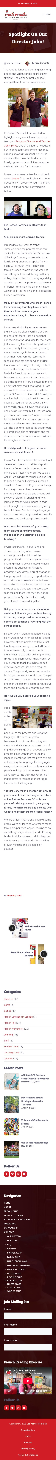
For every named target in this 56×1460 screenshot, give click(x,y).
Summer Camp (11, 1046)
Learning (8, 1034)
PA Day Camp (13, 1257)
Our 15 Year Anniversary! (34, 1142)
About (7, 1207)
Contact (9, 1232)
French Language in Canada (18, 1016)
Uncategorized (11, 1052)
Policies (28, 1442)
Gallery (11, 1248)
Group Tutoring (16, 1269)
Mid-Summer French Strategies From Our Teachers (32, 1101)
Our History (14, 1236)
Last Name (10, 1340)
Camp (7, 1005)
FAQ (9, 1244)
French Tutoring (13, 1215)
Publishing (10, 1223)
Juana (15, 178)
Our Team (12, 1240)
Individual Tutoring (18, 1265)
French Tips (10, 1022)
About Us (11, 895)
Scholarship (11, 1227)
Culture (7, 1011)
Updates (8, 1058)
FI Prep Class (14, 1284)
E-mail (7, 1309)
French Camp (11, 1211)
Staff (19, 895)
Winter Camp (14, 1291)
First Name (10, 1324)
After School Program (17, 1219)
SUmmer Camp (14, 1252)
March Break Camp (17, 1261)
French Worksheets (14, 1028)
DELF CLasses (14, 1273)
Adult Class (14, 1287)
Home (7, 1203)
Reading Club (14, 1280)
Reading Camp (14, 1277)
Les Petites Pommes (37, 1423)
